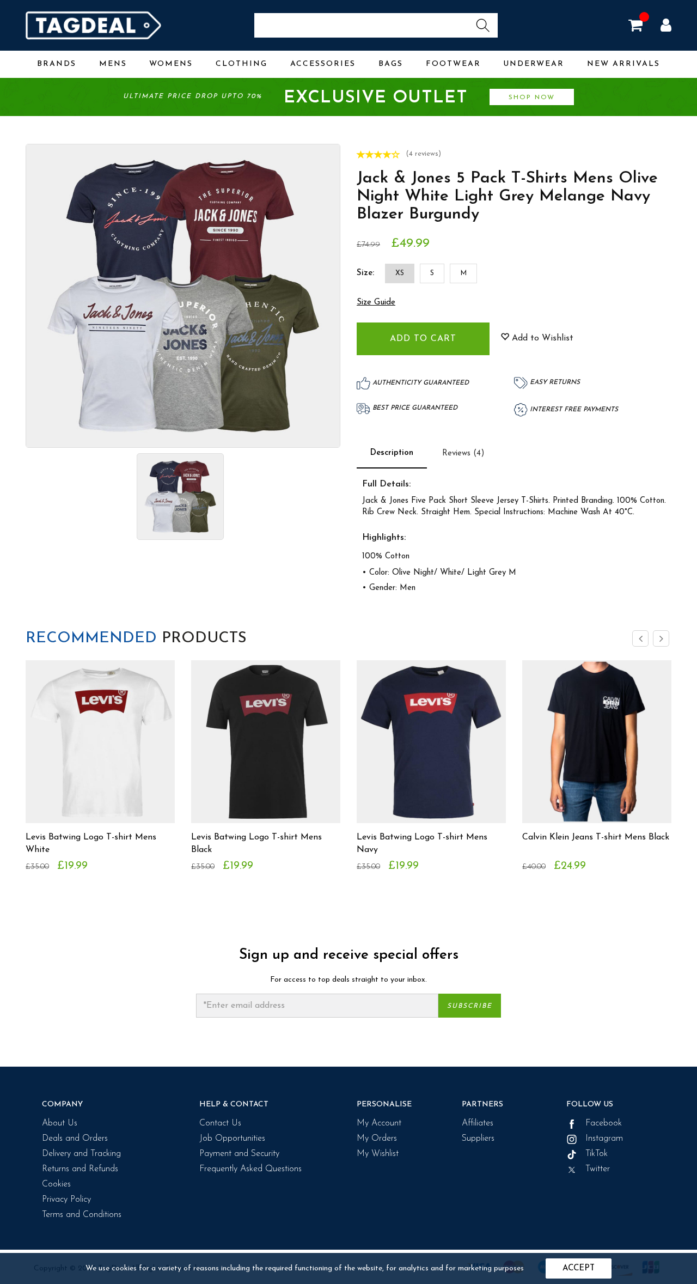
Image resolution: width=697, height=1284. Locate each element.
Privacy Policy (66, 1199)
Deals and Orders (75, 1138)
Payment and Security (239, 1153)
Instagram (603, 1138)
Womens (171, 64)
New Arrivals (623, 64)
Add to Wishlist (541, 338)
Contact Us (220, 1123)
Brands (56, 64)
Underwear (533, 64)
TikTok (595, 1153)
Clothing (241, 64)
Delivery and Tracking (81, 1153)
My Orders (377, 1138)
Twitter (596, 1169)
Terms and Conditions (81, 1214)
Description (391, 453)
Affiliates (477, 1123)
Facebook (602, 1123)
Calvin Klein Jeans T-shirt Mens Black (595, 837)
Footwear (453, 64)
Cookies (56, 1184)
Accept (579, 1268)
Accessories (323, 64)
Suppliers (478, 1138)
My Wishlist (378, 1153)
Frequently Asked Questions (250, 1169)
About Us (59, 1123)
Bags (390, 64)
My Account (379, 1123)
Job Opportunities (232, 1138)
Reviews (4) (463, 453)
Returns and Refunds (80, 1169)
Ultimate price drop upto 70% (339, 98)
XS (399, 273)
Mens (113, 64)
